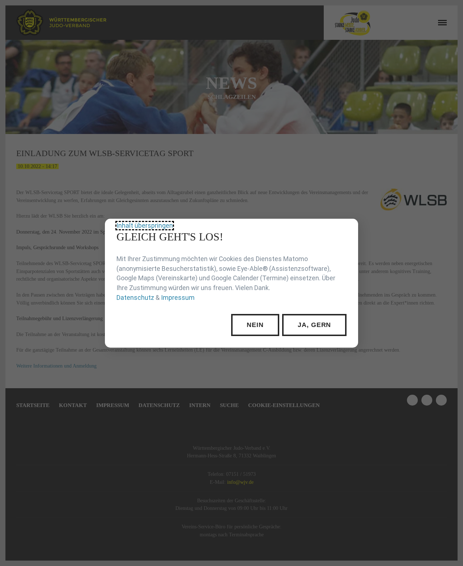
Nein (255, 324)
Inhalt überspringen (144, 225)
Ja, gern (314, 324)
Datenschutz (135, 297)
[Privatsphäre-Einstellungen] (347, 229)
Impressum (178, 297)
